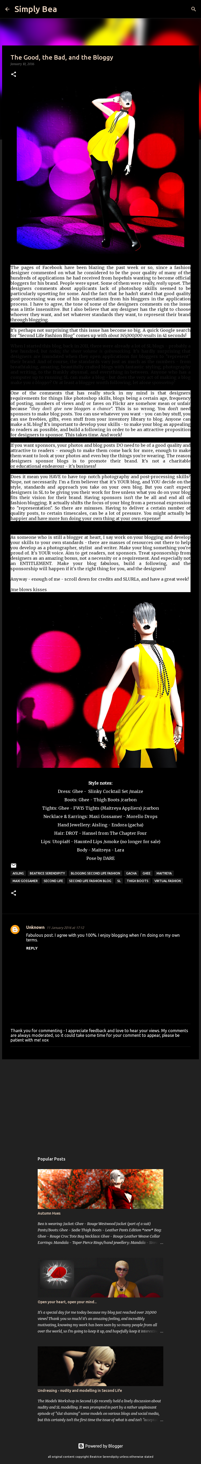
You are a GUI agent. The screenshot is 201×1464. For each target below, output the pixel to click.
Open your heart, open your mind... (67, 1302)
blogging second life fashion (95, 873)
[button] (13, 74)
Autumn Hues (49, 1213)
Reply (32, 948)
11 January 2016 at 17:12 (65, 927)
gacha (131, 873)
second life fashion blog (90, 881)
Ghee (77, 791)
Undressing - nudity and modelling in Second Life (80, 1390)
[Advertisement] (100, 1103)
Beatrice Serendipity (47, 873)
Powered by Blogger (103, 1446)
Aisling (99, 824)
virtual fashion (167, 881)
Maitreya (101, 850)
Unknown (35, 927)
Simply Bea (36, 9)
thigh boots (137, 881)
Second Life (53, 881)
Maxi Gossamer (106, 816)
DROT (72, 833)
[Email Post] (13, 867)
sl (119, 881)
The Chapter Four (128, 833)
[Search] (64, 9)
